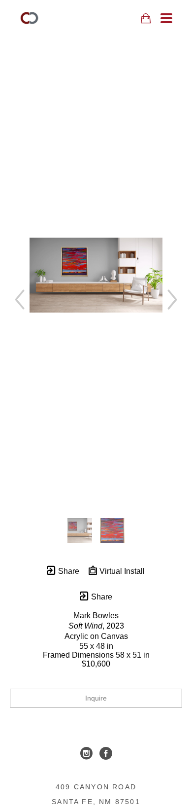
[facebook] (105, 753)
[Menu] (166, 18)
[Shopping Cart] (146, 18)
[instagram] (86, 753)
